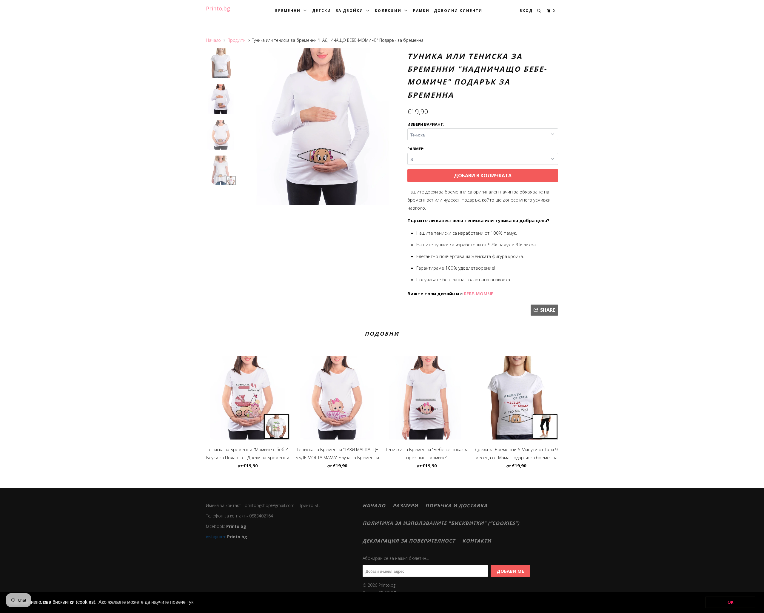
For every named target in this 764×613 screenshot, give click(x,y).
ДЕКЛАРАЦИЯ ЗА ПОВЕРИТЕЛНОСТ (409, 540)
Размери (405, 505)
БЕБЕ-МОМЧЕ (478, 293)
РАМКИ (421, 10)
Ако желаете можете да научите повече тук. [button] (146, 602)
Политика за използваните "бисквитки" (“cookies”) (441, 523)
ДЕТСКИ (321, 10)
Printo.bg (218, 8)
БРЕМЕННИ (289, 10)
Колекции (389, 10)
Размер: (415, 148)
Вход (526, 10)
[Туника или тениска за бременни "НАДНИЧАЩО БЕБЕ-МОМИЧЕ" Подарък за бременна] (323, 126)
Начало (374, 505)
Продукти (236, 40)
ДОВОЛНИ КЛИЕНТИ (458, 10)
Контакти (476, 540)
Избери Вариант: (425, 124)
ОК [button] (731, 602)
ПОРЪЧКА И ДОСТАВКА (456, 505)
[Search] (539, 11)
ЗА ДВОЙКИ (350, 10)
